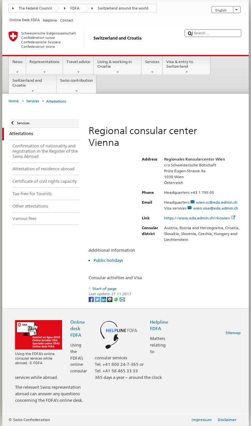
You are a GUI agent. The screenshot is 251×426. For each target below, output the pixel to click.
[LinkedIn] (104, 299)
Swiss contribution (76, 80)
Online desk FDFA (77, 328)
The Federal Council (35, 8)
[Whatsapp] (116, 299)
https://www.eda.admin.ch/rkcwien (197, 218)
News (17, 61)
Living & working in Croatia (114, 64)
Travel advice (78, 61)
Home (13, 101)
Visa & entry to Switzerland (179, 64)
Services (152, 61)
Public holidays (108, 260)
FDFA (74, 8)
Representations (44, 61)
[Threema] (110, 299)
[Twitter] (98, 299)
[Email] (122, 299)
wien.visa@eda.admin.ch (215, 208)
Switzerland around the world (123, 8)
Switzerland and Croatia (27, 82)
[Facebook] (92, 299)
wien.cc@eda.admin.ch (216, 202)
